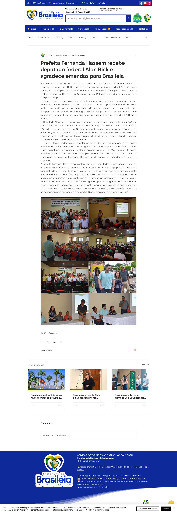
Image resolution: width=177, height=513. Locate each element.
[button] (47, 28)
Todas (30, 37)
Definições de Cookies (148, 508)
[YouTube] (145, 3)
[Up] (171, 503)
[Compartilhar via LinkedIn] (54, 342)
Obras (95, 37)
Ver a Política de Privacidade (97, 509)
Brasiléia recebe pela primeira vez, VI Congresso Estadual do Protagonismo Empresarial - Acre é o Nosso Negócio (129, 396)
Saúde (71, 37)
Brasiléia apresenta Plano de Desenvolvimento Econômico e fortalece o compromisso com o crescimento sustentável (87, 396)
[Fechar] (173, 508)
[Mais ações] (134, 55)
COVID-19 (59, 37)
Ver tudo (145, 364)
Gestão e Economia (112, 37)
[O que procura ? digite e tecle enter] (128, 18)
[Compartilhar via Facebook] (42, 342)
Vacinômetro (43, 37)
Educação (83, 37)
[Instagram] (149, 3)
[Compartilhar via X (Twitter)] (48, 342)
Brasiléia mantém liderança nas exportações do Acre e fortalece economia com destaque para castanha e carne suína (46, 396)
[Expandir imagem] (64, 213)
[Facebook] (141, 3)
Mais (128, 37)
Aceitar (166, 508)
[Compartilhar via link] (61, 342)
